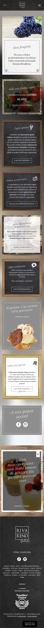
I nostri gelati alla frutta (21, 105)
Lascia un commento (21, 389)
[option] (22, 46)
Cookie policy (21, 616)
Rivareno (22, 584)
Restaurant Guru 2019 (22, 591)
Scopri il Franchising (21, 247)
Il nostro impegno (21, 160)
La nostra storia (21, 317)
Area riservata (22, 552)
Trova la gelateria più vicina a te (21, 204)
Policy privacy (32, 616)
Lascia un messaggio (21, 289)
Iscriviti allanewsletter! (30, 624)
